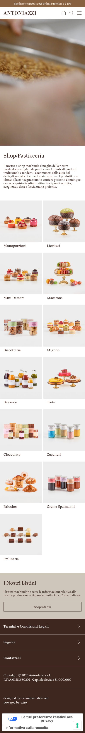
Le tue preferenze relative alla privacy (47, 719)
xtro (24, 702)
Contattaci (12, 658)
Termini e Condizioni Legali (26, 626)
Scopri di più (42, 607)
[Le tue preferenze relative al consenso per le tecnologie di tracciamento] (77, 725)
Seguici (9, 642)
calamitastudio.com (35, 698)
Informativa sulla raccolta (26, 727)
